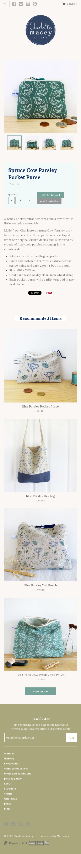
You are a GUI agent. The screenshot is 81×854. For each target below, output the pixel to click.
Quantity (13, 194)
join (71, 737)
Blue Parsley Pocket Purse (40, 406)
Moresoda (63, 836)
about (7, 783)
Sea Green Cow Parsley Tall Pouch (41, 675)
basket (71, 3)
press (7, 803)
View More (40, 691)
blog (7, 808)
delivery (9, 758)
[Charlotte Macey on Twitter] (21, 4)
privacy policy (13, 778)
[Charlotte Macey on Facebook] (14, 4)
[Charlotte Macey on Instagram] (28, 4)
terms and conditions (17, 773)
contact (9, 753)
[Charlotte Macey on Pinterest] (35, 4)
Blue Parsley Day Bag (40, 496)
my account (11, 763)
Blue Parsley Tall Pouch (40, 585)
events (8, 793)
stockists (10, 788)
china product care (16, 768)
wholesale (10, 798)
